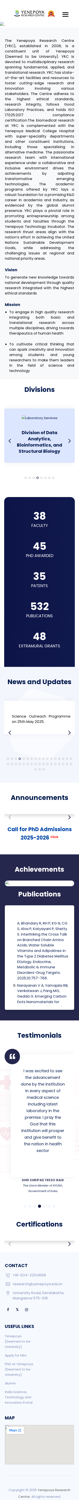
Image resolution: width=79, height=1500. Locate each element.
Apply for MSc (16, 1355)
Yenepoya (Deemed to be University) (18, 1341)
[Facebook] (8, 1309)
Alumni (10, 1383)
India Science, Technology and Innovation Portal (18, 1397)
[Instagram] (26, 1309)
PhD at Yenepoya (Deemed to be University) (19, 1369)
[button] (26, 478)
